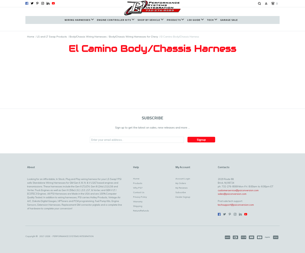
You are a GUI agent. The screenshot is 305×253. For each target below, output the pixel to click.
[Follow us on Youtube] (53, 3)
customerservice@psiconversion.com (238, 190)
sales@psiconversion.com (232, 193)
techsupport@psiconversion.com (236, 204)
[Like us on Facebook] (26, 3)
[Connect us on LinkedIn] (48, 3)
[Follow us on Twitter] (32, 3)
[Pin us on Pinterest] (37, 3)
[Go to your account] (266, 3)
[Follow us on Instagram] (42, 3)
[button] (259, 3)
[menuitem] (79, 20)
